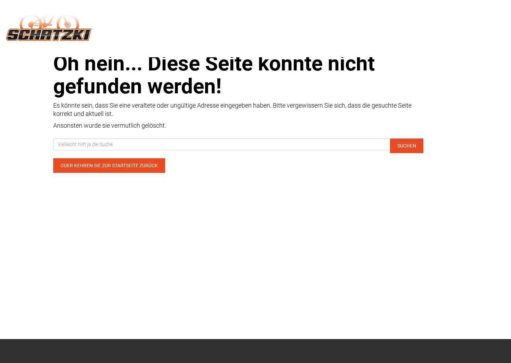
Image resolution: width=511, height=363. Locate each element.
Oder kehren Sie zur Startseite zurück (109, 165)
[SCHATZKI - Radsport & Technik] (106, 23)
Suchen (406, 146)
